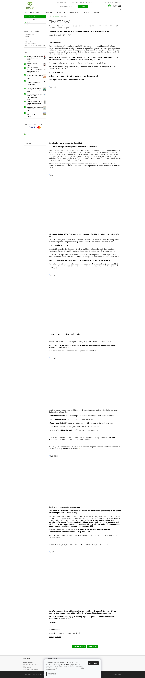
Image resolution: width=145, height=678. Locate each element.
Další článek (92, 646)
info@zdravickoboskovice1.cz (33, 664)
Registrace (118, 2)
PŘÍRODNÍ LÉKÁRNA (32, 20)
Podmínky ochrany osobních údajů (35, 45)
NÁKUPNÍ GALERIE (36, 12)
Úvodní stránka (26, 12)
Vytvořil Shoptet (117, 674)
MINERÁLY (49, 12)
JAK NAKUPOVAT (29, 38)
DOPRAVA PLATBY (30, 34)
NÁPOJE (29, 22)
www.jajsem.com (55, 637)
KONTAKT (96, 12)
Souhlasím (93, 663)
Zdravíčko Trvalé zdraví (31, 669)
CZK (117, 9)
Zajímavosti (73, 12)
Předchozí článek (79, 646)
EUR (120, 9)
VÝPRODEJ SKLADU (32, 25)
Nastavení (52, 674)
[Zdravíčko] (30, 6)
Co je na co (85, 12)
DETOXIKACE (61, 12)
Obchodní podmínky (30, 43)
